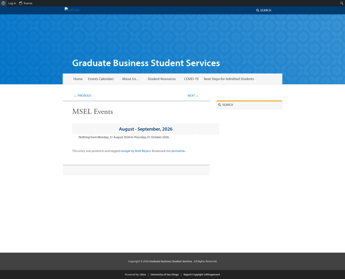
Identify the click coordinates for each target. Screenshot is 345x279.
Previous (82, 95)
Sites (143, 274)
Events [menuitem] (28, 3)
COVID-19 (191, 78)
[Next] (197, 129)
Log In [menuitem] (12, 3)
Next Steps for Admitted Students (229, 78)
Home (78, 78)
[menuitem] (3, 3)
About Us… (131, 78)
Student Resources (162, 78)
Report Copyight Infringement (201, 274)
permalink (178, 151)
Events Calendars (101, 78)
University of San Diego (165, 274)
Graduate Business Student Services (146, 62)
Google (125, 151)
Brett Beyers (143, 151)
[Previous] (94, 129)
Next (193, 95)
